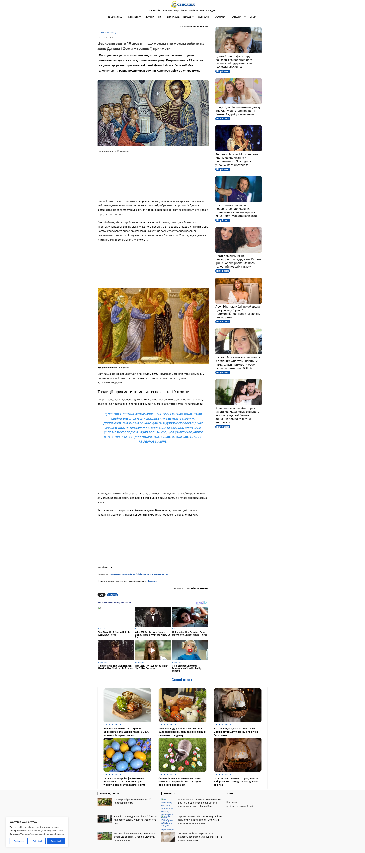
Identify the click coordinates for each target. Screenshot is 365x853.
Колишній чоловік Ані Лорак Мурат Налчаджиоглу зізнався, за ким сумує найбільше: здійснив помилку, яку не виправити (237, 415)
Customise (19, 841)
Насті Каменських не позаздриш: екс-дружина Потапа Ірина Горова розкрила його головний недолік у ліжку (238, 261)
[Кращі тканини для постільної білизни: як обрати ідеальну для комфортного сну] (105, 819)
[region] (37, 832)
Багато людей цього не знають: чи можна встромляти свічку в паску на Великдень (236, 732)
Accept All (56, 841)
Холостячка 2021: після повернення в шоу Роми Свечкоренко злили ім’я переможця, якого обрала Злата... (199, 802)
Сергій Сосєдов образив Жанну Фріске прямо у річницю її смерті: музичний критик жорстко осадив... (200, 819)
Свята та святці (107, 32)
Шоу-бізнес (222, 71)
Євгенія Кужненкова (197, 26)
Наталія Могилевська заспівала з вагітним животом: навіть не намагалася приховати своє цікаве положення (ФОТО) (237, 363)
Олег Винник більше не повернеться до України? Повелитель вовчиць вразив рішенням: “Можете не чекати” (236, 210)
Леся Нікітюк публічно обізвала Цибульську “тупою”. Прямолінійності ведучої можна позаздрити (237, 312)
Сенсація (152, 581)
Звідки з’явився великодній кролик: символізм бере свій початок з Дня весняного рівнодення (180, 781)
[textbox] (153, 358)
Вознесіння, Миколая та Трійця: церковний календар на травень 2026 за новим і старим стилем (126, 732)
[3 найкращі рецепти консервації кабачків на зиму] (105, 802)
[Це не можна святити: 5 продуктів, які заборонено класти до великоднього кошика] (237, 755)
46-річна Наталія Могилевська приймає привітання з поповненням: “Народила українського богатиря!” (236, 160)
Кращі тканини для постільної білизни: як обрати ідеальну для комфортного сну (136, 819)
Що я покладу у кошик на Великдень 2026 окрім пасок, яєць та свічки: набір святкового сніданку (182, 732)
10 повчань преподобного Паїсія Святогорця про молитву (139, 574)
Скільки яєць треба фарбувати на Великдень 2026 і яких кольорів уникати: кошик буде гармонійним (124, 781)
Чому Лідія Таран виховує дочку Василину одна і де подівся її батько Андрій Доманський (237, 110)
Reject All (37, 841)
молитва (112, 594)
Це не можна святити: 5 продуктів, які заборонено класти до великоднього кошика (236, 781)
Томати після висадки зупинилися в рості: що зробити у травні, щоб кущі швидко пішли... (134, 836)
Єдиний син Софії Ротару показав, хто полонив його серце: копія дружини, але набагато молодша (234, 62)
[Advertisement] (153, 176)
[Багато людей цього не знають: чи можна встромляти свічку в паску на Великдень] (237, 705)
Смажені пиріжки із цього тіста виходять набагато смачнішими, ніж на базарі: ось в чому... (200, 836)
